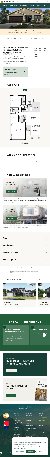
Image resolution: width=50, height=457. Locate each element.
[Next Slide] (47, 16)
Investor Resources (30, 418)
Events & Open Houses (31, 428)
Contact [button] (45, 5)
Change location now (38, 161)
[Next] (44, 335)
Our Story (16, 429)
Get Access (10, 191)
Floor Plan (13, 38)
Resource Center (29, 425)
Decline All (41, 451)
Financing (28, 423)
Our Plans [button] (5, 5)
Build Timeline (29, 415)
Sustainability (16, 436)
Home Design (29, 422)
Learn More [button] (11, 370)
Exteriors (20, 38)
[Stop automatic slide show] (2, 9)
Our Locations (29, 436)
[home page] (10, 2)
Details (43, 38)
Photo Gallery (16, 417)
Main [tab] (25, 90)
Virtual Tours (28, 38)
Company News (42, 418)
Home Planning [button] (23, 5)
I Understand (30, 451)
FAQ (27, 430)
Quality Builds (16, 432)
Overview (7, 38)
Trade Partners (42, 420)
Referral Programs (42, 422)
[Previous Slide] (3, 16)
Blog (27, 426)
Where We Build (13, 5)
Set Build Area (40, 1)
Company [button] (31, 1)
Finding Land (28, 417)
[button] (24, 71)
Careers (40, 417)
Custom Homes (17, 420)
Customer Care (42, 432)
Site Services (28, 420)
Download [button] (10, 395)
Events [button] (38, 5)
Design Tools (37, 38)
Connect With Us (42, 428)
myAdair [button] (46, 1)
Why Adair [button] (32, 5)
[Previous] (5, 295)
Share (36, 56)
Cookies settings (20, 451)
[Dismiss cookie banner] (45, 440)
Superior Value (17, 434)
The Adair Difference (18, 431)
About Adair (41, 415)
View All (38, 279)
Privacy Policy (11, 452)
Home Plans (16, 415)
